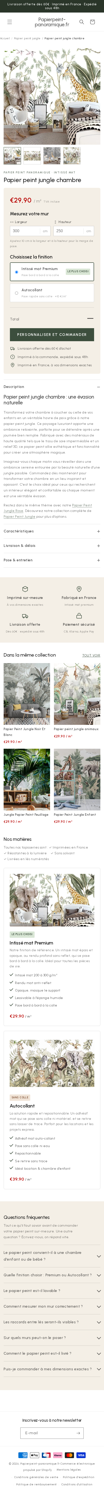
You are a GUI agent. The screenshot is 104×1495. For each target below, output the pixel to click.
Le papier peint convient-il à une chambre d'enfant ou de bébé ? (43, 1256)
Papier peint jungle (27, 38)
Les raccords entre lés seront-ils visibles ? (41, 1322)
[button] (9, 22)
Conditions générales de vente (36, 1477)
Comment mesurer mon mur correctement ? (43, 1306)
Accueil (5, 38)
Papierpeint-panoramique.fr (40, 1463)
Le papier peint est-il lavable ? (32, 1290)
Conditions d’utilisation (76, 1484)
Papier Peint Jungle (19, 517)
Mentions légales (69, 1469)
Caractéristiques (19, 531)
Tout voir (91, 655)
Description (14, 387)
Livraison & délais (20, 546)
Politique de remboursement (36, 1484)
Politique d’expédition (78, 1477)
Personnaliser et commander (52, 334)
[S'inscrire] (78, 1433)
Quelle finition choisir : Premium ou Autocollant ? (48, 1275)
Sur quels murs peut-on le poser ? (35, 1337)
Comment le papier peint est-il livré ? (38, 1353)
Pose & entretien (18, 560)
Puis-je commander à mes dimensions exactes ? (48, 1369)
